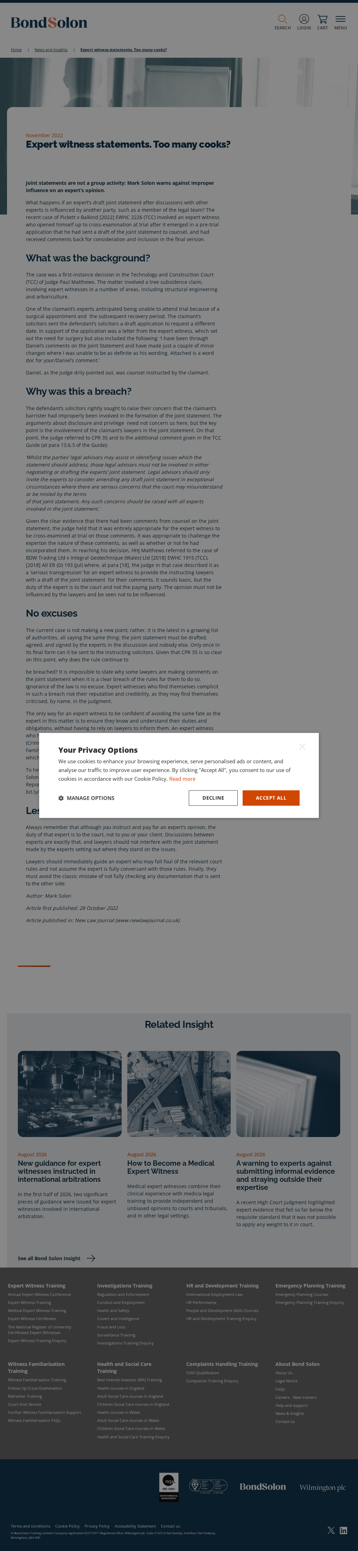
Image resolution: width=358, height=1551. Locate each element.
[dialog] (179, 775)
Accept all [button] (271, 797)
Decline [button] (213, 797)
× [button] (302, 746)
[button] (86, 798)
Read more (182, 778)
